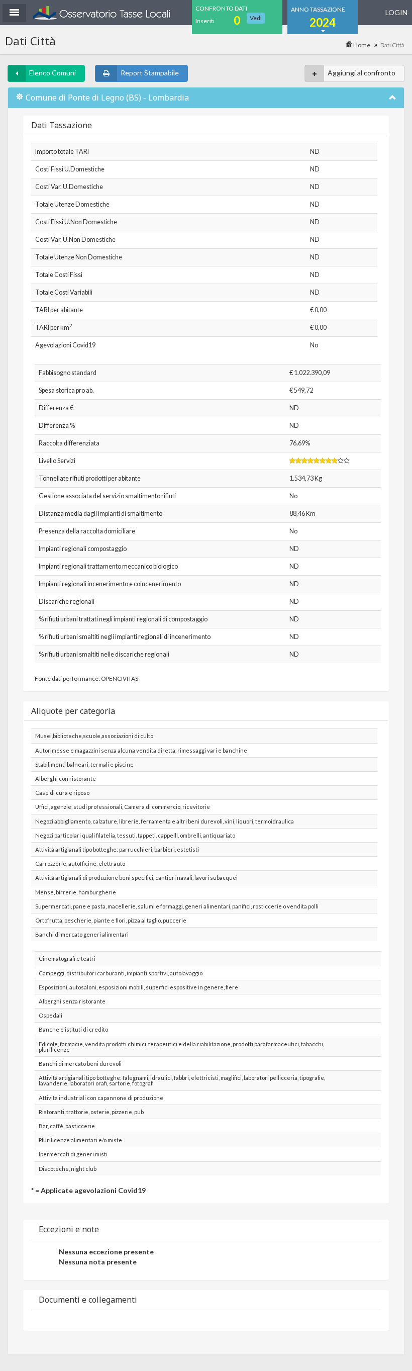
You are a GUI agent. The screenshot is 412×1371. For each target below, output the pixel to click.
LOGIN (396, 12)
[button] (14, 13)
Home (361, 45)
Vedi (256, 18)
